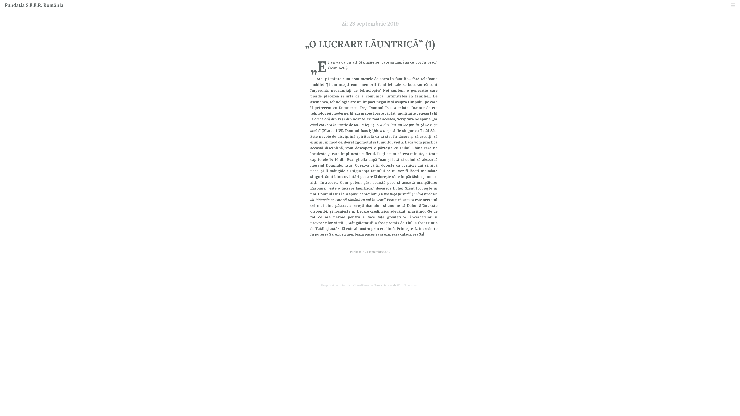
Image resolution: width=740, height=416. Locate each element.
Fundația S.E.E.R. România (34, 5)
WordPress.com (407, 285)
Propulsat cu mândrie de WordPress (345, 285)
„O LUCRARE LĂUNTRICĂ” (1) (370, 44)
